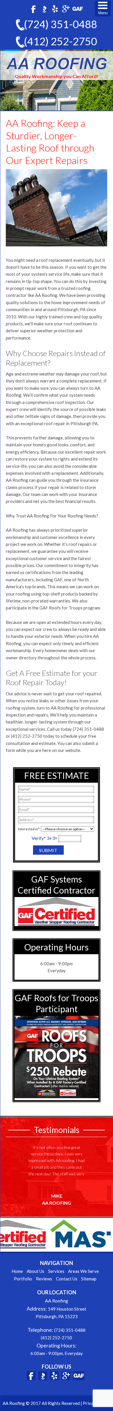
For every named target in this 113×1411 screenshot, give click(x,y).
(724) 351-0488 (60, 24)
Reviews (44, 1278)
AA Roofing (56, 63)
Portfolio (23, 1278)
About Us (35, 1271)
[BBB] (44, 8)
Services (56, 1271)
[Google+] (65, 8)
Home (17, 1271)
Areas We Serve (83, 1271)
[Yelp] (54, 8)
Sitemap (88, 1278)
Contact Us (66, 1278)
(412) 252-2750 (60, 41)
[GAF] (77, 8)
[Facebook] (33, 8)
